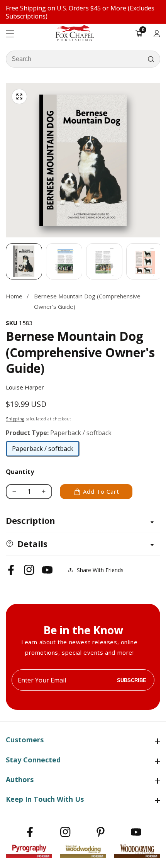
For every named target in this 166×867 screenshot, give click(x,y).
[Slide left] (6, 261)
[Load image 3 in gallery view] (104, 261)
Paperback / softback (42, 450)
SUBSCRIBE (131, 680)
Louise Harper (25, 387)
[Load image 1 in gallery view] (24, 261)
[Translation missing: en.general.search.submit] (151, 59)
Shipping (15, 419)
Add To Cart (101, 491)
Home (14, 296)
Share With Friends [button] (100, 570)
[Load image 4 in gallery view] (144, 261)
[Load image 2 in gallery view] (64, 261)
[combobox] (83, 59)
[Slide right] (160, 261)
